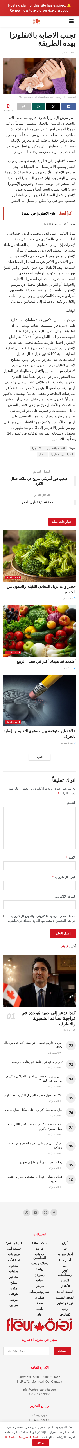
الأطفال (65, 1286)
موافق (41, 1442)
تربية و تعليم (65, 1303)
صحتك (42, 454)
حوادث (39, 1248)
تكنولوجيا (65, 1314)
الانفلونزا (36, 448)
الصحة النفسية (65, 1297)
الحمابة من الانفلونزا (62, 454)
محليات (14, 1271)
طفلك (39, 1309)
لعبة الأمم (14, 1260)
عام (39, 1314)
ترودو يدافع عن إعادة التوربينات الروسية (37, 1061)
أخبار (65, 1248)
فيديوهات (14, 1254)
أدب (65, 1265)
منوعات (14, 1294)
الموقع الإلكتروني (65, 896)
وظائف (13, 1305)
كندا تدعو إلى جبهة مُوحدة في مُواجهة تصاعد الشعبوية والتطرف (48, 1018)
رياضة (39, 1269)
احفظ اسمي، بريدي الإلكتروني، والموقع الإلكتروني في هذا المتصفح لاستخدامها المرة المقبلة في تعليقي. (42, 918)
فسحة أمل (14, 1248)
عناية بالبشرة (14, 1243)
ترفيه (65, 1309)
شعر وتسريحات (39, 1291)
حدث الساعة (40, 1243)
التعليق (70, 802)
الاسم (70, 857)
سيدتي (39, 1286)
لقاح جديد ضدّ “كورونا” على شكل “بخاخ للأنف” (33, 1109)
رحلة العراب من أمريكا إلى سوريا (41, 1162)
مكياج (14, 1288)
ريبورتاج (39, 1274)
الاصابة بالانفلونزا (56, 448)
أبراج (65, 1243)
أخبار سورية (65, 1254)
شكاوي (39, 1297)
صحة (39, 1303)
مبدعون (14, 1265)
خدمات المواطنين (39, 1255)
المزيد (40, 757)
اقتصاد (65, 1280)
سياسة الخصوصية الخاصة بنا (23, 1437)
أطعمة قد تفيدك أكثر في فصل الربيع (46, 661)
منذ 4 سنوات (66, 52)
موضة (14, 1299)
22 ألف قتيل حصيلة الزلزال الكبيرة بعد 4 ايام (33, 1095)
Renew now (19, 10)
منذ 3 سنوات (67, 598)
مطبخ (13, 1282)
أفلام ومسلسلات (65, 1272)
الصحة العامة (13, 577)
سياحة (40, 1280)
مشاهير (14, 1277)
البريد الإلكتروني (64, 877)
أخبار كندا (65, 1260)
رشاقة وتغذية (39, 1263)
